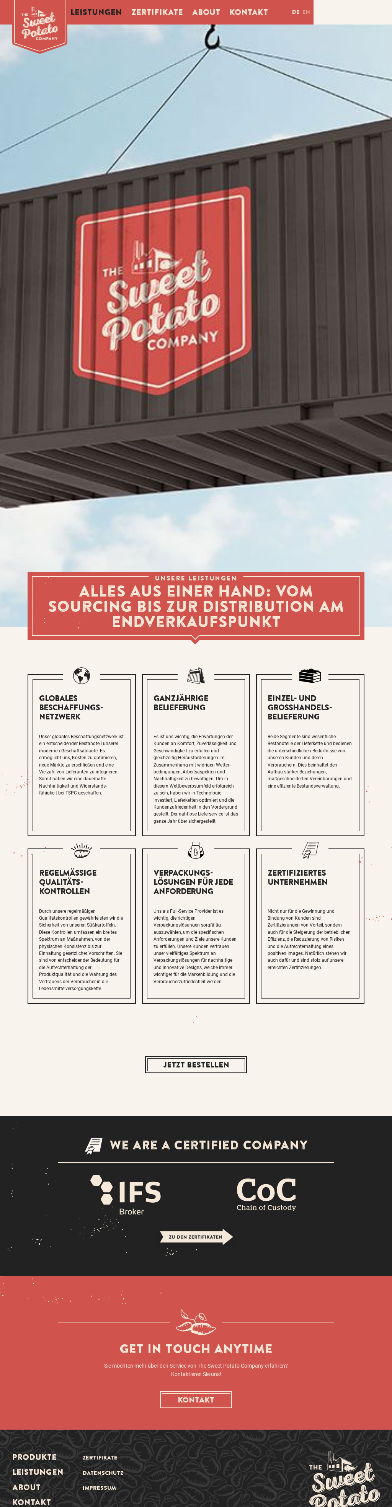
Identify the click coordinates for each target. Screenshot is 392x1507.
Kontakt (248, 12)
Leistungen (96, 12)
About (206, 12)
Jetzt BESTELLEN (196, 1064)
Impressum (99, 1488)
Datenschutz (103, 1473)
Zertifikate (157, 12)
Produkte (34, 1457)
